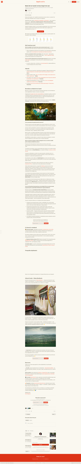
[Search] (69, 2)
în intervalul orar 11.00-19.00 (47, 229)
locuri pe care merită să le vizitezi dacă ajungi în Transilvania (42, 83)
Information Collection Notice (40, 447)
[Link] (24, 45)
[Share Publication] (70, 2)
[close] (48, 433)
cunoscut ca (51, 149)
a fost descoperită (44, 63)
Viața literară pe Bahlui (49, 367)
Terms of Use (44, 446)
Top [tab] (26, 430)
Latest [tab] (28, 430)
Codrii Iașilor (27, 59)
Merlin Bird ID (33, 377)
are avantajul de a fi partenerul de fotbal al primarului (41, 51)
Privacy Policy (47, 447)
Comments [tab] (27, 420)
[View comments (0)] (29, 13)
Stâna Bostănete (39, 280)
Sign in (78, 1)
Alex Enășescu (28, 393)
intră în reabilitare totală (49, 55)
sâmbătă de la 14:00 (29, 240)
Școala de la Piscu (28, 163)
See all (27, 451)
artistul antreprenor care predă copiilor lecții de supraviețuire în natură (40, 71)
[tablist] (28, 420)
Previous (28, 414)
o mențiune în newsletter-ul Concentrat (41, 20)
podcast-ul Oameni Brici (42, 372)
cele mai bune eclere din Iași (39, 383)
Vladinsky (43, 166)
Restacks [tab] (30, 420)
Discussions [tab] (31, 430)
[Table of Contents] (1, 232)
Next (53, 414)
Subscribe (74, 1)
